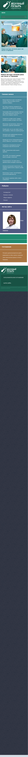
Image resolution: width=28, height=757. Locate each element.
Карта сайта (7, 283)
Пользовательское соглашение (14, 277)
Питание (5, 200)
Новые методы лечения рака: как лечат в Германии (12, 49)
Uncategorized (6, 192)
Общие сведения (7, 197)
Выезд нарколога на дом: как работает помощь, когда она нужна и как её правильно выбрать (12, 101)
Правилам (5, 259)
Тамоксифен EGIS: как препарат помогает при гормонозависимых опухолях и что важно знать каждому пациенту (13, 113)
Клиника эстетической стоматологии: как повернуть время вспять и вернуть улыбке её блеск (13, 167)
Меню (3, 12)
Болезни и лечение (8, 195)
